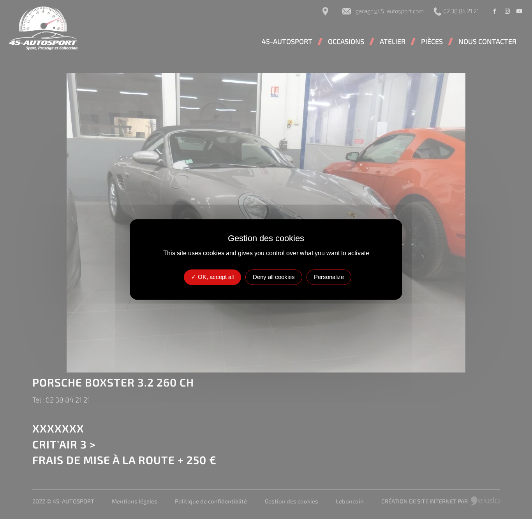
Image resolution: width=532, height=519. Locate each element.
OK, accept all (215, 277)
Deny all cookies (274, 277)
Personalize (329, 277)
